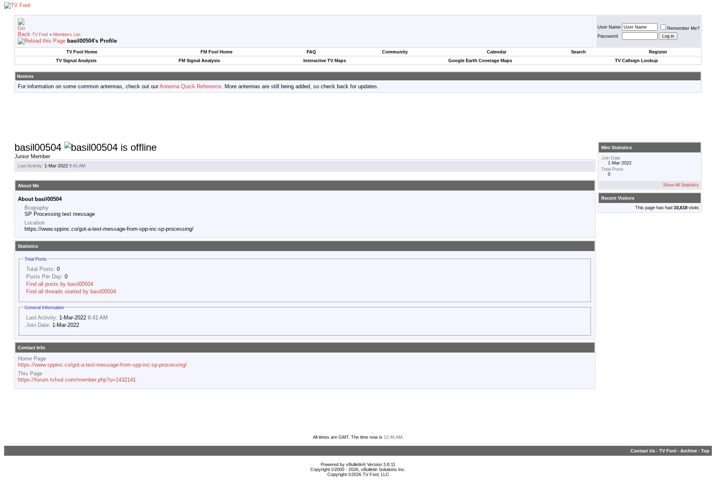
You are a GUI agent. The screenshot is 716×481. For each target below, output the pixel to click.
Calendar (496, 51)
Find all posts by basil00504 (59, 284)
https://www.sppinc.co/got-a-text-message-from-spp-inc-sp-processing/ (102, 365)
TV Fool (40, 34)
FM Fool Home (216, 51)
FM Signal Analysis (199, 60)
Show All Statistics (681, 184)
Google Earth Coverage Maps (480, 60)
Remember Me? (683, 28)
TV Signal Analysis (76, 60)
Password (607, 36)
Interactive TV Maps (324, 60)
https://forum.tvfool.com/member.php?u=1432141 (77, 380)
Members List (66, 34)
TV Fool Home (81, 51)
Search (578, 51)
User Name (609, 26)
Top (705, 450)
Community (395, 51)
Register (658, 51)
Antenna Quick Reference (190, 86)
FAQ (311, 51)
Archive (688, 450)
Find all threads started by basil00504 (71, 291)
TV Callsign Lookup (636, 60)
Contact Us (643, 450)
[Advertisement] (358, 117)
